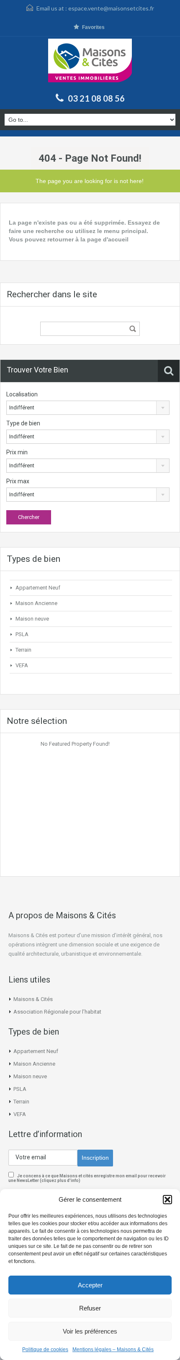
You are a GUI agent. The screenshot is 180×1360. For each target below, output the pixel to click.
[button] (167, 1199)
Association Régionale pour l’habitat (57, 1012)
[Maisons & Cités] (90, 64)
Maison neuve (32, 619)
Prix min (17, 452)
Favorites (93, 27)
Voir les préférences (90, 1331)
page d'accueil (108, 239)
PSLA (21, 634)
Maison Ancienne (36, 603)
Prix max (17, 481)
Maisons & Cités (33, 999)
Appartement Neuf (37, 587)
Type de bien (23, 423)
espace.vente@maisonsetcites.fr (111, 8)
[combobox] (88, 408)
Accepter (90, 1285)
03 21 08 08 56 (96, 98)
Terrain (23, 650)
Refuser (90, 1308)
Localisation (22, 394)
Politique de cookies (45, 1349)
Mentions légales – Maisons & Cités (113, 1349)
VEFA (21, 665)
